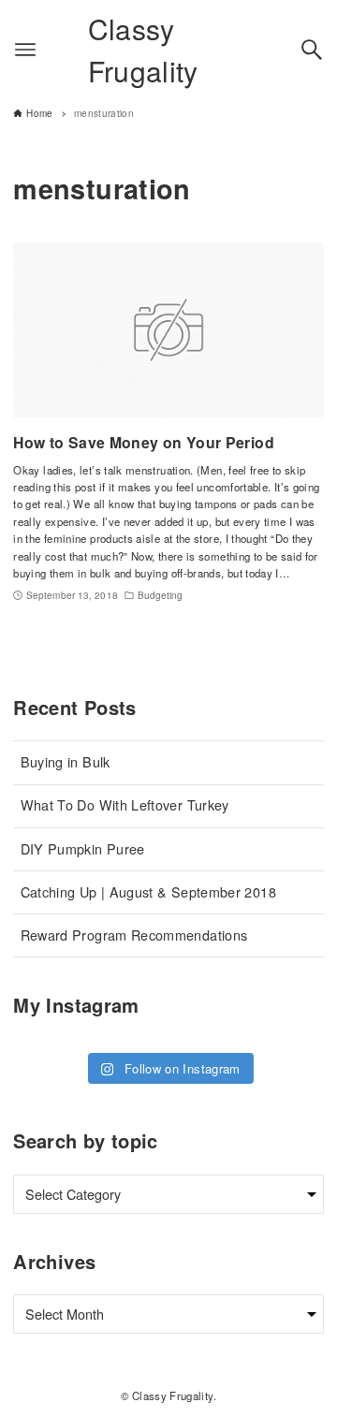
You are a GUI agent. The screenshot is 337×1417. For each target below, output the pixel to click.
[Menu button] (25, 49)
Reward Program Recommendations (134, 934)
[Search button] (311, 49)
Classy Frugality (143, 49)
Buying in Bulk (65, 761)
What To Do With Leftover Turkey (125, 804)
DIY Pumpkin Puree (83, 848)
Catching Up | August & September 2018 (148, 891)
